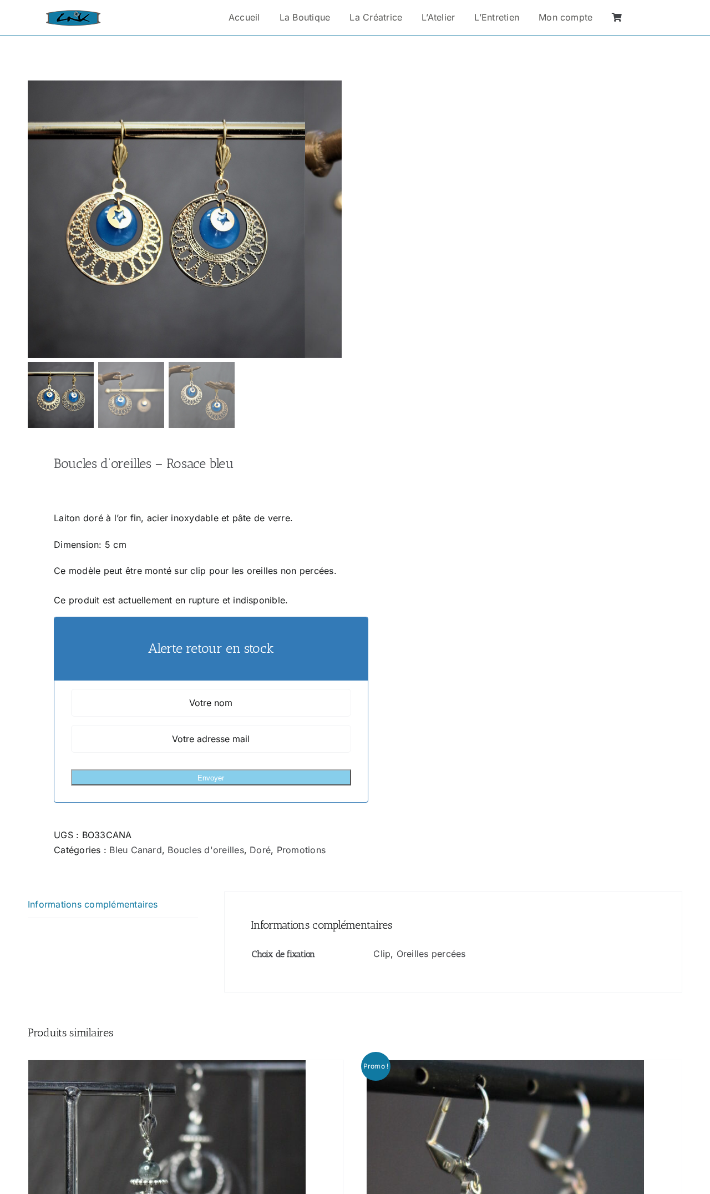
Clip (381, 953)
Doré (260, 849)
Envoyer (210, 778)
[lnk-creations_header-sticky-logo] (73, 14)
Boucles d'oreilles (206, 849)
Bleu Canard (135, 849)
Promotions (301, 849)
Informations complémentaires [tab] (93, 904)
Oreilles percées (431, 953)
